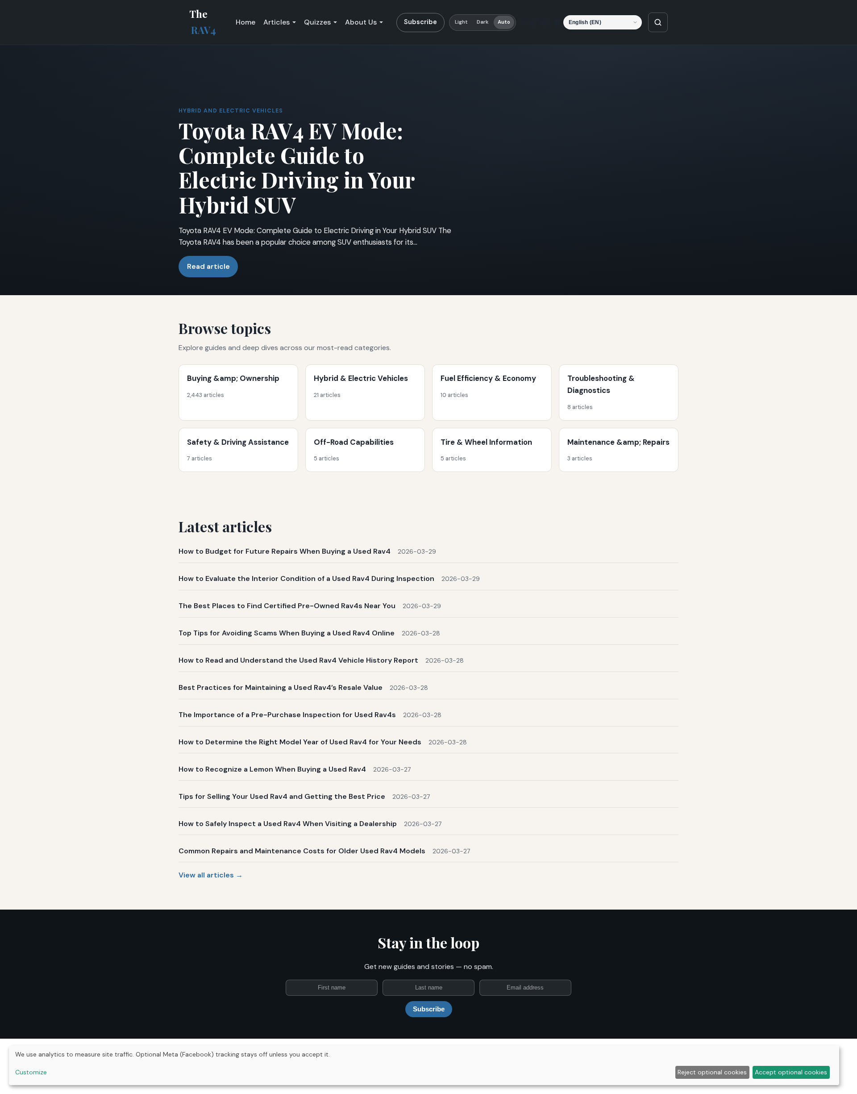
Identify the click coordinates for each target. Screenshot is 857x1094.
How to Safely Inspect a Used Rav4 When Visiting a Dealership (288, 823)
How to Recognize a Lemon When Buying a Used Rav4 (272, 769)
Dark (483, 22)
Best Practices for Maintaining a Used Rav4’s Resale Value (281, 687)
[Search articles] (658, 22)
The (202, 22)
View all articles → (211, 875)
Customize (31, 1072)
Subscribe (420, 21)
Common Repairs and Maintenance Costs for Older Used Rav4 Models (302, 851)
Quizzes (317, 22)
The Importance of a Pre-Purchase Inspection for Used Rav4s (287, 714)
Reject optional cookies (712, 1072)
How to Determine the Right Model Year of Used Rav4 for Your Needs (300, 742)
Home (245, 22)
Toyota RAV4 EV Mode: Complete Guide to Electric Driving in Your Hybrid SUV (297, 167)
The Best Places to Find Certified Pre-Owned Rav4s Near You (287, 605)
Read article (208, 266)
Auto (504, 22)
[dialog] (424, 1065)
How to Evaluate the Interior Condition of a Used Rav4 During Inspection (306, 578)
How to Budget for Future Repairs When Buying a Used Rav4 (285, 551)
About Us (361, 22)
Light (461, 22)
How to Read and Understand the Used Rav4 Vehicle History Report (298, 660)
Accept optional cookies (791, 1072)
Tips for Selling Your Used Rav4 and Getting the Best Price (282, 796)
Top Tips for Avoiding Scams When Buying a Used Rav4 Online (287, 633)
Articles (276, 22)
